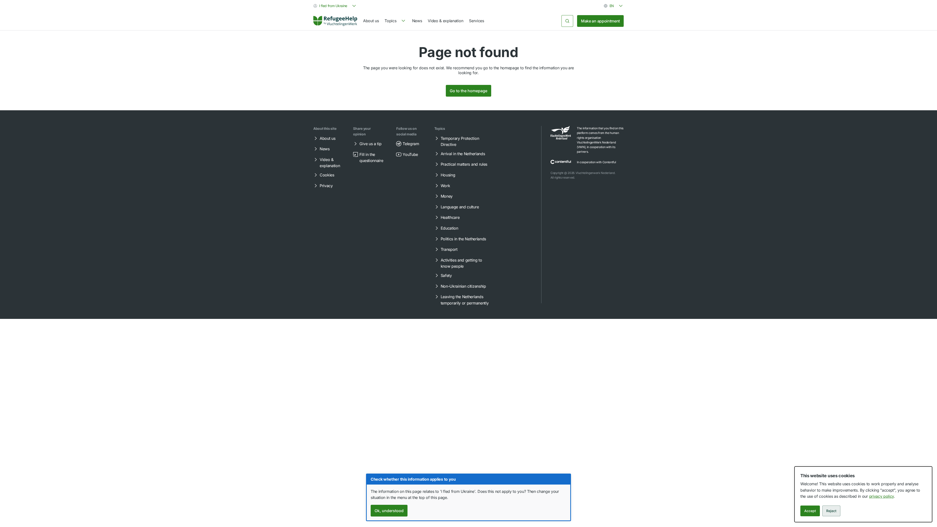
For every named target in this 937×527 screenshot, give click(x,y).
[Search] (567, 21)
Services (476, 20)
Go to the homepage (468, 90)
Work (445, 185)
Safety (446, 275)
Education (449, 228)
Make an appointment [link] (600, 21)
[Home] (335, 21)
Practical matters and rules (464, 164)
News (417, 20)
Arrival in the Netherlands (463, 153)
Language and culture (460, 206)
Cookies (327, 174)
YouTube (410, 154)
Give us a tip (370, 143)
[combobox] (335, 6)
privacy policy (881, 496)
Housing (448, 174)
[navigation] (395, 21)
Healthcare (450, 217)
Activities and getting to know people (461, 263)
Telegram (411, 143)
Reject (831, 511)
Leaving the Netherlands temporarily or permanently (465, 299)
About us (371, 20)
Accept (810, 511)
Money (447, 196)
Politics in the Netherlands (463, 238)
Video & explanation (445, 20)
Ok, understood (389, 510)
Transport (449, 249)
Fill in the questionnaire (371, 157)
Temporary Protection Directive (460, 141)
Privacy (326, 185)
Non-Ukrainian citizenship (463, 286)
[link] (335, 21)
